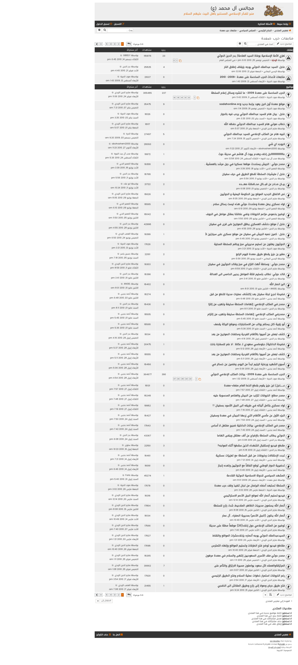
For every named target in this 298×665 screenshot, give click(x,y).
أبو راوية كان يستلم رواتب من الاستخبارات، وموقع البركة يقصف (249, 324)
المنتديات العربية (274, 647)
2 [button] (118, 44)
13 (185, 97)
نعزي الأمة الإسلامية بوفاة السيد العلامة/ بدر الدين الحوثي (251, 55)
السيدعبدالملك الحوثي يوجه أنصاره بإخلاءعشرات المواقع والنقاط (248, 535)
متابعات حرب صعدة (277, 39)
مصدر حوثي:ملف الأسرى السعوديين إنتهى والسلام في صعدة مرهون (245, 555)
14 (182, 97)
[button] (129, 44)
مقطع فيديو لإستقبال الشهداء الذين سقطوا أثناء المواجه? (251, 445)
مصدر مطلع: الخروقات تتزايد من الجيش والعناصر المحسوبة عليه (249, 395)
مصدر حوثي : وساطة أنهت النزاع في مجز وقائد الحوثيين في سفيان (246, 264)
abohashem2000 (267, 148)
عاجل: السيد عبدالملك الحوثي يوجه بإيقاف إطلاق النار (254, 67)
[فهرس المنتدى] (273, 10)
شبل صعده (272, 480)
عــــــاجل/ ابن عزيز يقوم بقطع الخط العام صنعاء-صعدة (254, 385)
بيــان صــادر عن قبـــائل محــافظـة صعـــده (262, 184)
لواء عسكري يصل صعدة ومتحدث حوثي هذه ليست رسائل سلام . (248, 204)
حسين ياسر (125, 254)
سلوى (127, 445)
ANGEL (273, 289)
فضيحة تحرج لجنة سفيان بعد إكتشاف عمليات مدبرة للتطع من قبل (247, 294)
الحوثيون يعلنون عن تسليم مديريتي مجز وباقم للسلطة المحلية (249, 244)
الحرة (128, 134)
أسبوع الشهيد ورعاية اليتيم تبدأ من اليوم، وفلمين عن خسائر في (248, 364)
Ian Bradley (275, 641)
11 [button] (101, 44)
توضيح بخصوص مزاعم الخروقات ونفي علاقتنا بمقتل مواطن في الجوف (245, 214)
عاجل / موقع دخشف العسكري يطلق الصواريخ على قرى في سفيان (247, 224)
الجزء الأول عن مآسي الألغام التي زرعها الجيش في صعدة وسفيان (247, 415)
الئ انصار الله (277, 284)
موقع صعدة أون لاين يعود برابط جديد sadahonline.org (252, 104)
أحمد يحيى (272, 299)
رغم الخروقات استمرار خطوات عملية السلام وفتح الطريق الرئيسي (248, 575)
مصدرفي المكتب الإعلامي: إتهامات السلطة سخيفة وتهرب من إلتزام (246, 314)
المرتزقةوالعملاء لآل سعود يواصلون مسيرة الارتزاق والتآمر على (249, 565)
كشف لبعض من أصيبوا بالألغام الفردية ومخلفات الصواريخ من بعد (248, 334)
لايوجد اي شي (276, 144)
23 (190, 378)
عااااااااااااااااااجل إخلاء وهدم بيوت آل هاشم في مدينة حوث (251, 154)
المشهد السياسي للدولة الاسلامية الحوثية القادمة (256, 475)
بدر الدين (126, 67)
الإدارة (274, 60)
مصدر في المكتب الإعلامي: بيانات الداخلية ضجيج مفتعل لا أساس (248, 425)
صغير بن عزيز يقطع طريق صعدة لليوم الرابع (260, 254)
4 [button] (110, 44)
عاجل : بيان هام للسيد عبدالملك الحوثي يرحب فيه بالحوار (253, 114)
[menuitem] (267, 24)
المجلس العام (225, 60)
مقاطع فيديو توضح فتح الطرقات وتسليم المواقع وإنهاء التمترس (248, 545)
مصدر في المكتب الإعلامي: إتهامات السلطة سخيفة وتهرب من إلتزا (246, 304)
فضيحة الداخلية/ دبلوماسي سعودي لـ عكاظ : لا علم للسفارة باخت (247, 344)
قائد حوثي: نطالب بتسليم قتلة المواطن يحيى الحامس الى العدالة (247, 274)
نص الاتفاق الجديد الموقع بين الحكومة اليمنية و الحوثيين (252, 194)
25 (182, 378)
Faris (127, 475)
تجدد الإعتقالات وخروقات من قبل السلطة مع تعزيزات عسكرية (250, 455)
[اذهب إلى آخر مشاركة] (121, 55)
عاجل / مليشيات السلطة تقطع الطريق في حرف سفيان (253, 174)
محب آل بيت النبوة (269, 158)
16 (174, 97)
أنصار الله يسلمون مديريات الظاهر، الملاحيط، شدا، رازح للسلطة (249, 505)
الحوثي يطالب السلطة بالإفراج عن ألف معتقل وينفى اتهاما (251, 435)
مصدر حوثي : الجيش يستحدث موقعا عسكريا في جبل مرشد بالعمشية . (244, 164)
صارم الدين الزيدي (122, 92)
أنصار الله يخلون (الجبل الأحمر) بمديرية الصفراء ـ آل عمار (253, 515)
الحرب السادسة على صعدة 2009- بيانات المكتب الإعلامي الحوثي (248, 374)
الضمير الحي (271, 168)
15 (178, 97)
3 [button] (114, 44)
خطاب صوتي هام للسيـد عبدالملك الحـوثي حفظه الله (254, 124)
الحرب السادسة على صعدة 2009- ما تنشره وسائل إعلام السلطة (248, 92)
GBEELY (126, 55)
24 (186, 378)
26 (178, 378)
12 (189, 97)
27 (174, 378)
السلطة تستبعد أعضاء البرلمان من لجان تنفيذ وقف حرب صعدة (249, 485)
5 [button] (106, 44)
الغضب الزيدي (124, 234)
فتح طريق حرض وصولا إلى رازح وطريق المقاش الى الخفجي (251, 585)
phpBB (282, 644)
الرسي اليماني (270, 71)
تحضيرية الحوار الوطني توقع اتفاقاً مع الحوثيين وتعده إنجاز (251, 465)
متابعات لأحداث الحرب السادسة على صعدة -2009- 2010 (252, 77)
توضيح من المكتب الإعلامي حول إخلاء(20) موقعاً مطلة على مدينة (247, 525)
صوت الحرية (272, 81)
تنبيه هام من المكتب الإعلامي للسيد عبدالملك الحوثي (254, 134)
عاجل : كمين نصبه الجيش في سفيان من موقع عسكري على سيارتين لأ (245, 234)
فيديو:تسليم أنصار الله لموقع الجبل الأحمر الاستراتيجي (254, 495)
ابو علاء (127, 184)
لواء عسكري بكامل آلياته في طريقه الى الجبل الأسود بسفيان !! (248, 405)
